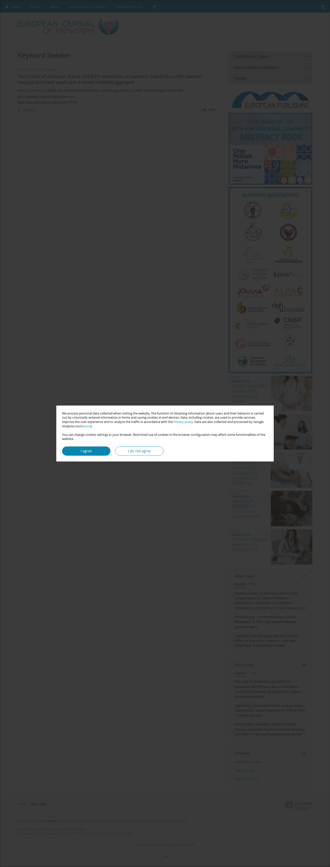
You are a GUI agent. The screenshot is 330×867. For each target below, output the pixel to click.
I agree (86, 450)
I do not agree (139, 450)
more (87, 426)
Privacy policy (183, 422)
